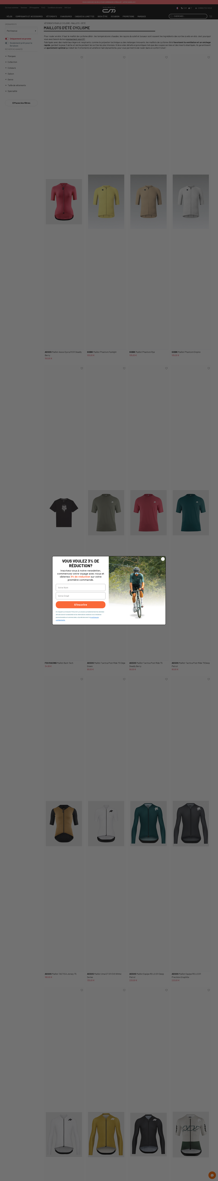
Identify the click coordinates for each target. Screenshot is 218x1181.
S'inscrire (80, 604)
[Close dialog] (163, 559)
